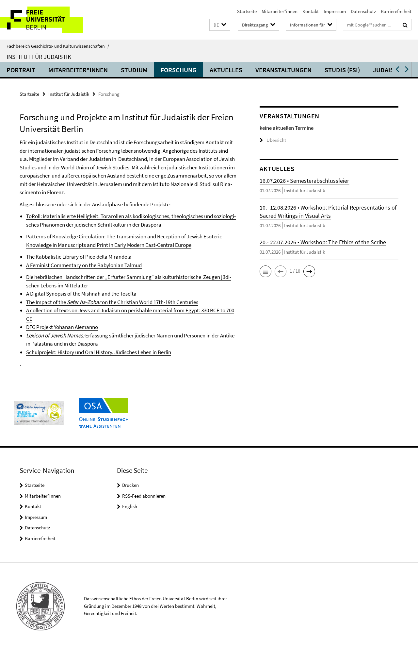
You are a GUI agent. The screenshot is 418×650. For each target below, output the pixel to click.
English (129, 506)
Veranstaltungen (283, 70)
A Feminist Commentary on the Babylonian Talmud (84, 265)
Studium (134, 70)
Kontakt (310, 11)
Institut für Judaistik (39, 56)
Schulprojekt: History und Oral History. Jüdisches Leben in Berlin (98, 352)
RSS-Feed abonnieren (144, 496)
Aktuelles (226, 70)
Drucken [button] (130, 485)
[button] (219, 25)
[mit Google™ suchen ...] (405, 25)
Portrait (21, 70)
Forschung (179, 70)
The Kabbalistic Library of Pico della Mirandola (79, 256)
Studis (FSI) (342, 70)
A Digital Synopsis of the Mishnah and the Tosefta (81, 293)
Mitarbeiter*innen (279, 11)
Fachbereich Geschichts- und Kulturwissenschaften (58, 46)
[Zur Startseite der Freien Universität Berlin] (54, 20)
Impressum (335, 11)
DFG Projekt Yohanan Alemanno (62, 327)
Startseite (247, 11)
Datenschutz (363, 11)
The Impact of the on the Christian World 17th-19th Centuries (112, 302)
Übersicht (276, 140)
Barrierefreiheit (396, 11)
